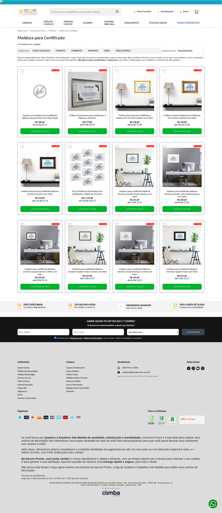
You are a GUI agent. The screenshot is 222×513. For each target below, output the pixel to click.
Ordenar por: (169, 51)
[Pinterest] (202, 369)
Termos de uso (76, 338)
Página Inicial (23, 31)
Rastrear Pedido (73, 381)
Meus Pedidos (72, 371)
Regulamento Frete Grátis (77, 388)
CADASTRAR (193, 332)
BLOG (20, 395)
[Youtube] (198, 369)
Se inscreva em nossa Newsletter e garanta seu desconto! (111, 325)
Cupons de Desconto (75, 368)
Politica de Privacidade (93, 338)
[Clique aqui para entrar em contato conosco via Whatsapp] (212, 503)
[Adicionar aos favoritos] (22, 71)
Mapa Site (22, 388)
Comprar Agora (40, 131)
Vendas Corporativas (27, 398)
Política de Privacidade (28, 371)
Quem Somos (24, 368)
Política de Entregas (26, 375)
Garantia (70, 391)
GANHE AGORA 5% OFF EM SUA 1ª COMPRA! (111, 321)
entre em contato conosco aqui (34, 60)
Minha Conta (72, 375)
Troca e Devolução (74, 385)
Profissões (52, 31)
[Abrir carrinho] (198, 12)
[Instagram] (193, 369)
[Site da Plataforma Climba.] (111, 491)
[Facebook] (188, 369)
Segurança (22, 391)
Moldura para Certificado (68, 31)
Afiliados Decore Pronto (77, 378)
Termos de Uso (24, 378)
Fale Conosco (23, 381)
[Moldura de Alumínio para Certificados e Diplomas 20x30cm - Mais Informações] (87, 91)
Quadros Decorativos (38, 31)
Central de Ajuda (25, 385)
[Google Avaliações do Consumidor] (192, 420)
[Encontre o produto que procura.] (117, 12)
